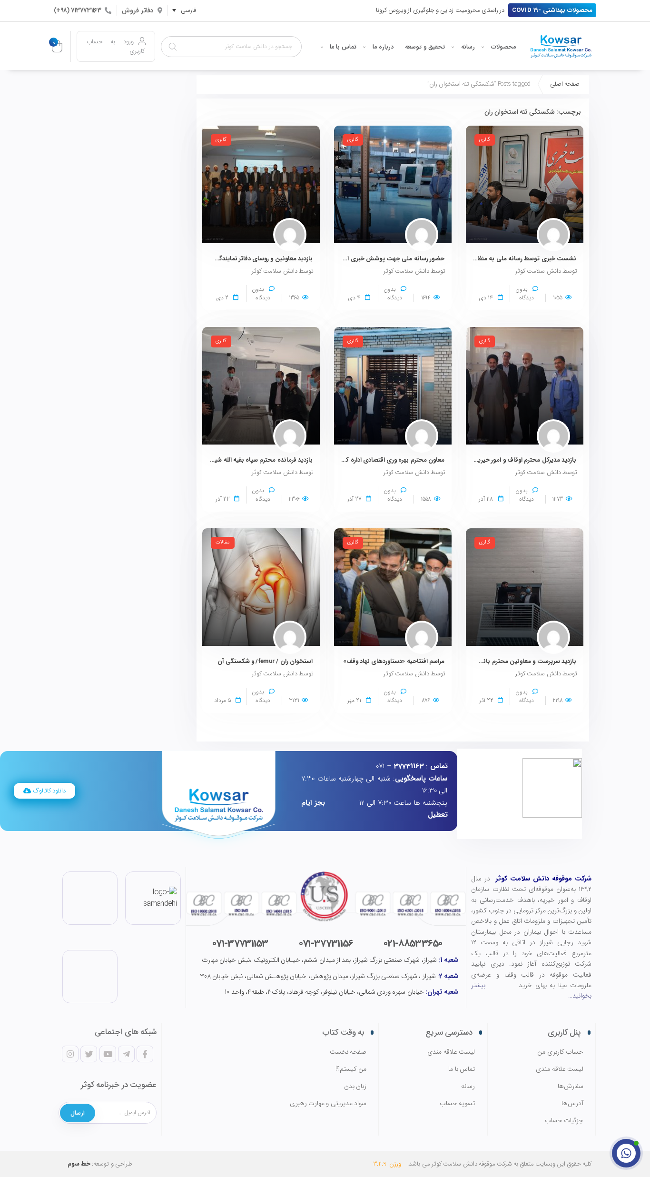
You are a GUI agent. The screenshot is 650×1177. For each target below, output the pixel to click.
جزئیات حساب (564, 1121)
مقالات (223, 542)
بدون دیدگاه (524, 293)
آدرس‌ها (572, 1103)
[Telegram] (126, 1054)
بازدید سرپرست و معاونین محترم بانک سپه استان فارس (504, 661)
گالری (484, 140)
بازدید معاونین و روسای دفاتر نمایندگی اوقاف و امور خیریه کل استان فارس (217, 259)
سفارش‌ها (570, 1086)
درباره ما (383, 47)
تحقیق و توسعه (425, 47)
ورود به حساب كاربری (116, 46)
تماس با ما (343, 47)
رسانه (468, 47)
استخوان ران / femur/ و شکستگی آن (265, 661)
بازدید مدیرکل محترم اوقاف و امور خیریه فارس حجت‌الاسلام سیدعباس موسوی (476, 460)
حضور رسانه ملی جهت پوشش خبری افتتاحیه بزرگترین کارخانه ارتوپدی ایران (347, 259)
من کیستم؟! (350, 1069)
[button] (552, 10)
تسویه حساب (457, 1103)
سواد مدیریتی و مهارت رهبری (328, 1103)
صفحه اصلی (565, 84)
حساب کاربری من (560, 1052)
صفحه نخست (348, 1052)
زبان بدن (355, 1086)
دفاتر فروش (137, 10)
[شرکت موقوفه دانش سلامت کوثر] (561, 46)
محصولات (503, 47)
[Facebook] (144, 1054)
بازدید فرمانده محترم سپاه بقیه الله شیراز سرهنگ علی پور (240, 460)
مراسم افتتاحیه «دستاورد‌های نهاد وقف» (393, 661)
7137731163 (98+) (77, 10)
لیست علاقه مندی (559, 1069)
